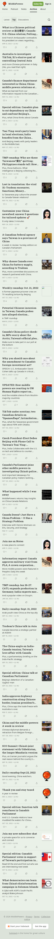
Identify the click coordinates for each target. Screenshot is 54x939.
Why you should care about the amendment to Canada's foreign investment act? (18, 362)
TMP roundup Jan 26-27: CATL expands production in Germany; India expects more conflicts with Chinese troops (20, 588)
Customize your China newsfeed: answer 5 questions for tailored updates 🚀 (20, 214)
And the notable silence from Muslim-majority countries (20, 396)
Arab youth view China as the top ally (20, 612)
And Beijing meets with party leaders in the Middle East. (19, 142)
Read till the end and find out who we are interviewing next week (20, 865)
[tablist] (16, 19)
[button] (5, 9)
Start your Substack (19, 926)
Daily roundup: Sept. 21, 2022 (19, 609)
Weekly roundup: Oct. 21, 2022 (20, 287)
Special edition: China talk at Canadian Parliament (20, 674)
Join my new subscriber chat (19, 833)
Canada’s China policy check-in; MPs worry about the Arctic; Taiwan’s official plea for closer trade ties (20, 335)
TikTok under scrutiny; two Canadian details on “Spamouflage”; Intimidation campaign (19, 415)
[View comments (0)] (16, 47)
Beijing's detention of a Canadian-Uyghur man (18, 681)
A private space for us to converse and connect (18, 838)
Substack (13, 933)
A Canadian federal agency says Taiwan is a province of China (19, 238)
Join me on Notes (12, 541)
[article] (27, 37)
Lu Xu (15, 44)
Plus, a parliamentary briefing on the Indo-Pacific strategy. (19, 658)
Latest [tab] (7, 19)
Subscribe (38, 4)
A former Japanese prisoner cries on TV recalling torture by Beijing (19, 293)
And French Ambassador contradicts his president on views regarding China (19, 39)
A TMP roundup (9, 318)
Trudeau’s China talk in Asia (19, 626)
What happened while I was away (19, 493)
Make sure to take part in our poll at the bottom (19, 343)
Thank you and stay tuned (18, 789)
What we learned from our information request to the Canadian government (19, 92)
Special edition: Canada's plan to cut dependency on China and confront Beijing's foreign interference (20, 111)
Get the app (40, 926)
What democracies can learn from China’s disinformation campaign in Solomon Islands (20, 883)
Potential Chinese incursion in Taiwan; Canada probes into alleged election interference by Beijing (19, 311)
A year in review (10, 793)
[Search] (49, 19)
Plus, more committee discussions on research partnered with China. (20, 273)
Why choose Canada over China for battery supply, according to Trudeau (17, 264)
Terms (37, 916)
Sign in (48, 4)
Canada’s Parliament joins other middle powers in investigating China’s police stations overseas (19, 468)
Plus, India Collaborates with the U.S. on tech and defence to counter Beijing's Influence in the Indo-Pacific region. (19, 450)
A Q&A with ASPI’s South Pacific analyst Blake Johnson (17, 892)
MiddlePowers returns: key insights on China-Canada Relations (19, 499)
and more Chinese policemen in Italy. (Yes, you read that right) (20, 65)
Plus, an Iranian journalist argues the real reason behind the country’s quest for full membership (19, 757)
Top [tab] (14, 19)
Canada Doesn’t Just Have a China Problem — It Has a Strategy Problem (18, 518)
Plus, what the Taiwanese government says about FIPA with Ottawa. (20, 423)
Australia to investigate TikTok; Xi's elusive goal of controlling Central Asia (18, 57)
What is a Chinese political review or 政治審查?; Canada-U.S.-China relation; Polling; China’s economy (19, 31)
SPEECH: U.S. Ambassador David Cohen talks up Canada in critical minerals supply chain (17, 370)
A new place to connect (13, 545)
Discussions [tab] (23, 19)
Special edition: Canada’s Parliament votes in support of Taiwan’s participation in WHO (19, 857)
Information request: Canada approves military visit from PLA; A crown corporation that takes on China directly (19, 562)
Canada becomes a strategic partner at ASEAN (19, 631)
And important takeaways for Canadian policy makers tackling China (17, 476)
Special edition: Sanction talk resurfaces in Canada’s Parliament (20, 810)
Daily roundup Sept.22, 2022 (19, 772)
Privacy (29, 916)
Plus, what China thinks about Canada (20, 117)
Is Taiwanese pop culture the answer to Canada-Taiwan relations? (19, 196)
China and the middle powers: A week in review (20, 724)
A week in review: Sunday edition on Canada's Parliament (19, 246)
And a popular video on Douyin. (17, 595)
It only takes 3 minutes (13, 221)
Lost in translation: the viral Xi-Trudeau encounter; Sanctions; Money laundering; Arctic (19, 188)
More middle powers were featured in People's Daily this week (20, 570)
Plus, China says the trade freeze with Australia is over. (20, 707)
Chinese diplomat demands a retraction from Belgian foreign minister (17, 731)
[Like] (4, 74)
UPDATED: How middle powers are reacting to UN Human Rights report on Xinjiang (18, 388)
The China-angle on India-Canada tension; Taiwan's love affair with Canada (18, 649)
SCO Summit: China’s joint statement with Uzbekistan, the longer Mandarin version (20, 749)
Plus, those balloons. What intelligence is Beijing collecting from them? (19, 169)
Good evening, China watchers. (17, 776)
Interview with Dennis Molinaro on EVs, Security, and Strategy (18, 526)
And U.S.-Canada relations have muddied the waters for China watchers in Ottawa (17, 818)
